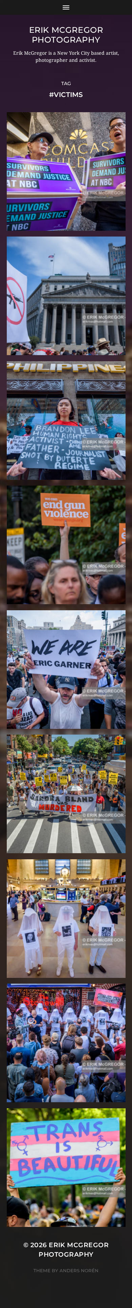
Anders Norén (79, 1270)
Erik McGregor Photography (66, 35)
